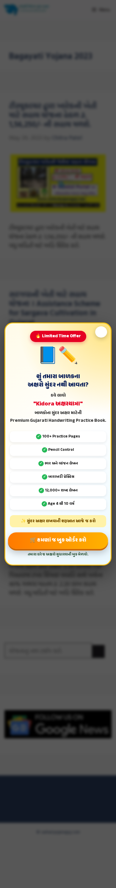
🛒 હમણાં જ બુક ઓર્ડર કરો (58, 540)
